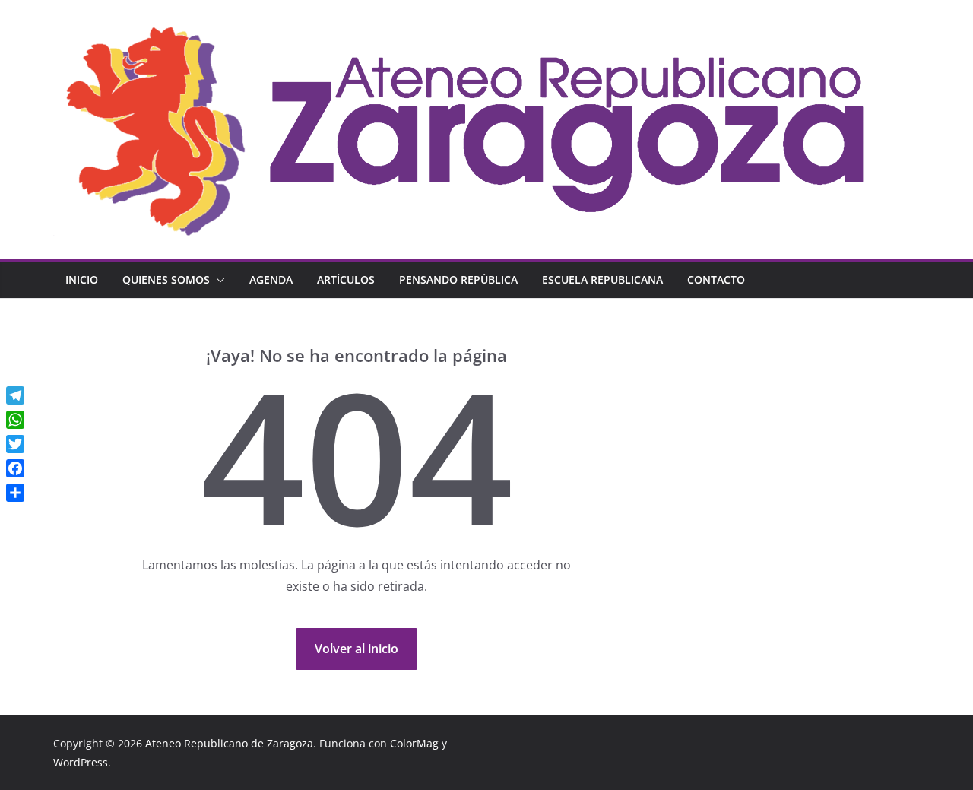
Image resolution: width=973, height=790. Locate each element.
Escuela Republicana (602, 279)
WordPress (80, 762)
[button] (217, 279)
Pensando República (458, 279)
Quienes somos (166, 279)
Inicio (81, 279)
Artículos (346, 279)
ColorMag (414, 743)
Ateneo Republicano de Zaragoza (229, 743)
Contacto (716, 279)
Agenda (271, 279)
